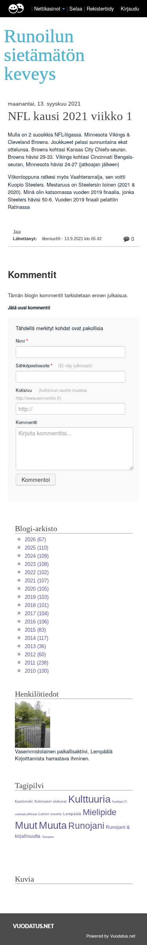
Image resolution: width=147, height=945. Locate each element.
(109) (37, 556)
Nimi (22, 341)
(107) (37, 581)
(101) (37, 605)
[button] (63, 9)
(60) (35, 655)
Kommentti (26, 422)
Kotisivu (51, 394)
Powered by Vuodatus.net (110, 935)
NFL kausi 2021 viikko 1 (70, 116)
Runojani (86, 826)
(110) (36, 548)
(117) (36, 638)
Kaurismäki (24, 801)
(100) (37, 671)
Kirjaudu (130, 8)
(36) (35, 646)
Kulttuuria (89, 799)
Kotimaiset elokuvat (50, 801)
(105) (37, 589)
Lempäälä (72, 814)
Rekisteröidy (100, 8)
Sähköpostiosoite (54, 365)
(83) (35, 630)
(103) (37, 597)
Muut (26, 825)
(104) (37, 613)
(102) (37, 572)
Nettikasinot (47, 8)
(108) (37, 564)
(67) (35, 540)
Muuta (53, 825)
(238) (36, 663)
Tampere (48, 837)
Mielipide (99, 812)
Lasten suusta (50, 814)
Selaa (76, 8)
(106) (37, 622)
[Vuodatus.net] (34, 926)
